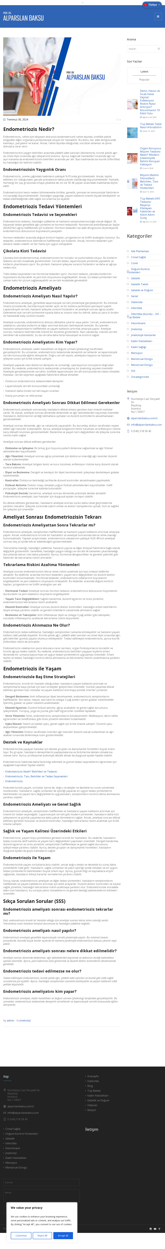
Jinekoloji (25, 1020)
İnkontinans (138, 323)
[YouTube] (155, 1229)
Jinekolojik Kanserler (143, 335)
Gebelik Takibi (139, 284)
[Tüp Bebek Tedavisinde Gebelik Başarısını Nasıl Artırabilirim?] (132, 132)
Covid (134, 263)
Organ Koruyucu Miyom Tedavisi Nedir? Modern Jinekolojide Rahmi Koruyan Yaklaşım (150, 156)
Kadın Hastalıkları (141, 341)
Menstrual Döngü (142, 359)
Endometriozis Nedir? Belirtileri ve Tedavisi (31, 771)
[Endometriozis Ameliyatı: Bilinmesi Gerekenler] (62, 76)
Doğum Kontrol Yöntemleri (138, 270)
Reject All (42, 1235)
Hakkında (136, 302)
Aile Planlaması (140, 251)
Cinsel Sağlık (138, 257)
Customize (21, 1235)
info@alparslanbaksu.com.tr (148, 424)
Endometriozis (14, 781)
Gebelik (135, 278)
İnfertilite (136, 308)
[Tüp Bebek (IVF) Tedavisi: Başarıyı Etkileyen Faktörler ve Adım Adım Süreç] (132, 210)
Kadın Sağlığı (138, 347)
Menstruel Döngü (16, 1167)
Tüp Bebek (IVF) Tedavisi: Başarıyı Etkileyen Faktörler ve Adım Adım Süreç (150, 208)
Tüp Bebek (94, 1090)
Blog (90, 1086)
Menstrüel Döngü (142, 365)
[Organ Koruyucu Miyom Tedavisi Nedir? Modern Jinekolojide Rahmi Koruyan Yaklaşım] (132, 158)
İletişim (91, 1110)
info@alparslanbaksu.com (23, 1113)
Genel (134, 296)
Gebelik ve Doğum (142, 290)
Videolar (92, 1105)
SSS (133, 371)
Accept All (63, 1235)
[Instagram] (150, 1229)
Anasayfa (92, 1076)
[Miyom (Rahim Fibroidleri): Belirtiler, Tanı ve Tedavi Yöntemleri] (132, 183)
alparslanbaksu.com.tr (144, 418)
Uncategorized (140, 377)
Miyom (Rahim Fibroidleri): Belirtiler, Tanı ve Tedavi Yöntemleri (149, 181)
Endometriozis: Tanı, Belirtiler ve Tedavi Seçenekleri (36, 776)
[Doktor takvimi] (159, 1229)
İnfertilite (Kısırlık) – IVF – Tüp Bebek (144, 315)
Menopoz (137, 353)
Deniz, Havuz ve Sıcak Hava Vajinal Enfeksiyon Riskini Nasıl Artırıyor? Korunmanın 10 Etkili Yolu (150, 102)
